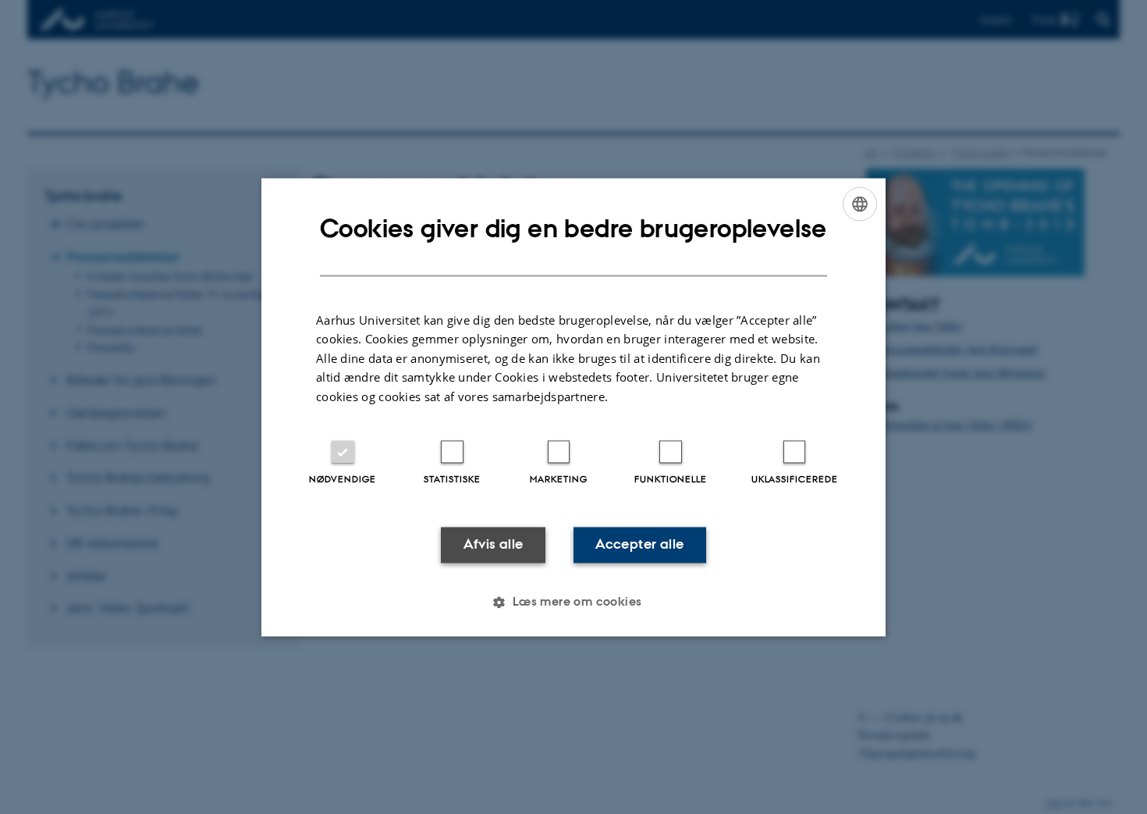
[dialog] (573, 407)
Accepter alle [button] (639, 544)
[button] (573, 601)
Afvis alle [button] (493, 544)
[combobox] (860, 203)
